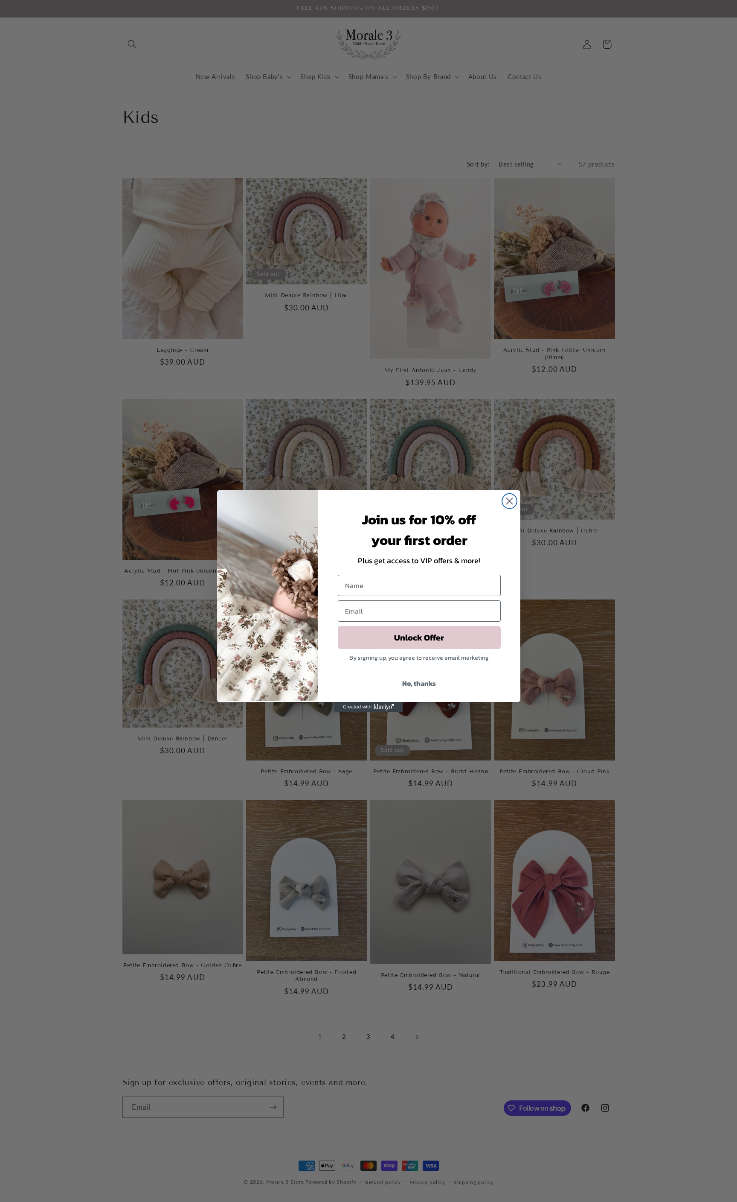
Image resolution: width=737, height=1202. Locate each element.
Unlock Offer (419, 637)
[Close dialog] (509, 501)
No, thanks (419, 683)
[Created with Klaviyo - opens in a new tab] (368, 707)
